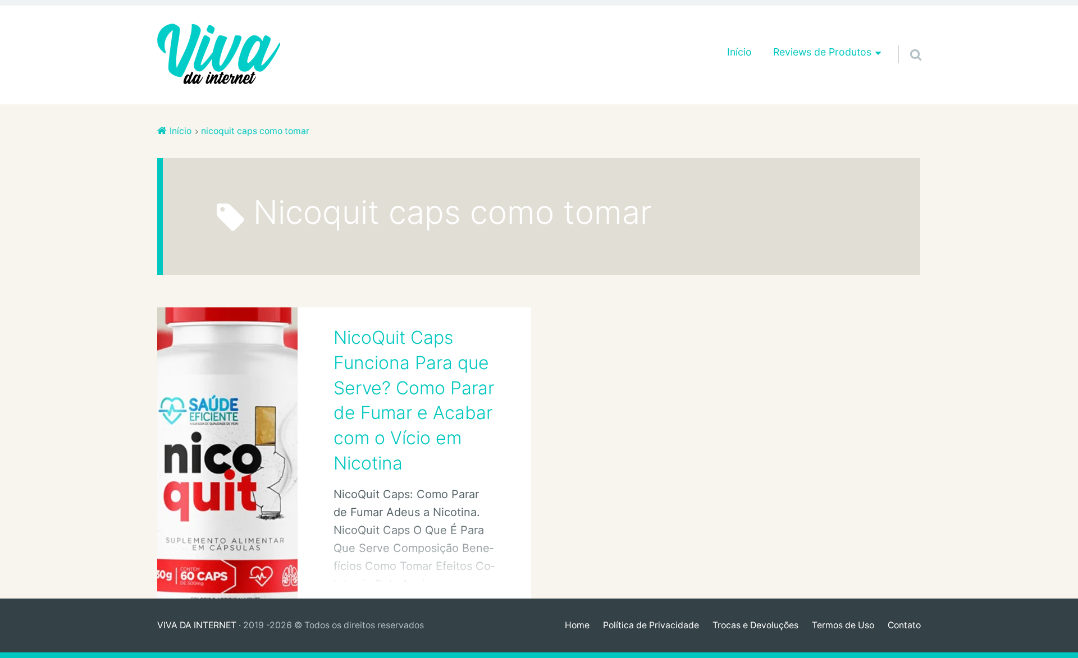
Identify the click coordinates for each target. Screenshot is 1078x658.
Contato (904, 625)
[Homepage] (219, 55)
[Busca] (905, 40)
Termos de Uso (843, 625)
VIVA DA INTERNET (196, 625)
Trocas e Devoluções (755, 625)
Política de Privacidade (651, 625)
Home (577, 625)
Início (739, 52)
